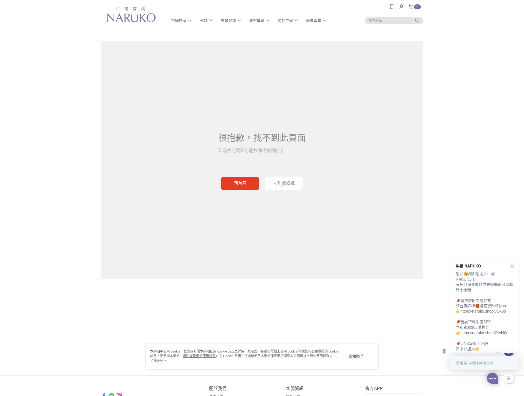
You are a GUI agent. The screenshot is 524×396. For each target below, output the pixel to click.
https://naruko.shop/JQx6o (483, 311)
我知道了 (356, 356)
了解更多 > (158, 361)
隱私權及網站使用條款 (199, 356)
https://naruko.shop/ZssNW (483, 332)
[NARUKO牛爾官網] (131, 14)
